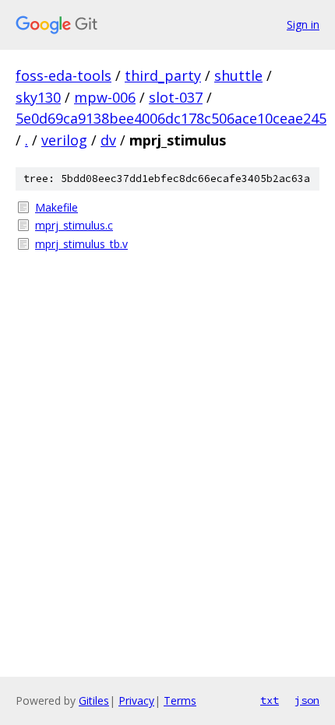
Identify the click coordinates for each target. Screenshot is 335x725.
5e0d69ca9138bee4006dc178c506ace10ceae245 (171, 118)
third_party (163, 75)
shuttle (238, 75)
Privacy (136, 700)
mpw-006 (105, 97)
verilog (64, 140)
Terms (180, 700)
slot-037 (176, 97)
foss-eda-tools (63, 75)
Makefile (56, 207)
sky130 (38, 97)
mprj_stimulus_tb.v (81, 243)
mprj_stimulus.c (74, 225)
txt (269, 700)
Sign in (303, 24)
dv (108, 140)
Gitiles (94, 700)
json (306, 700)
